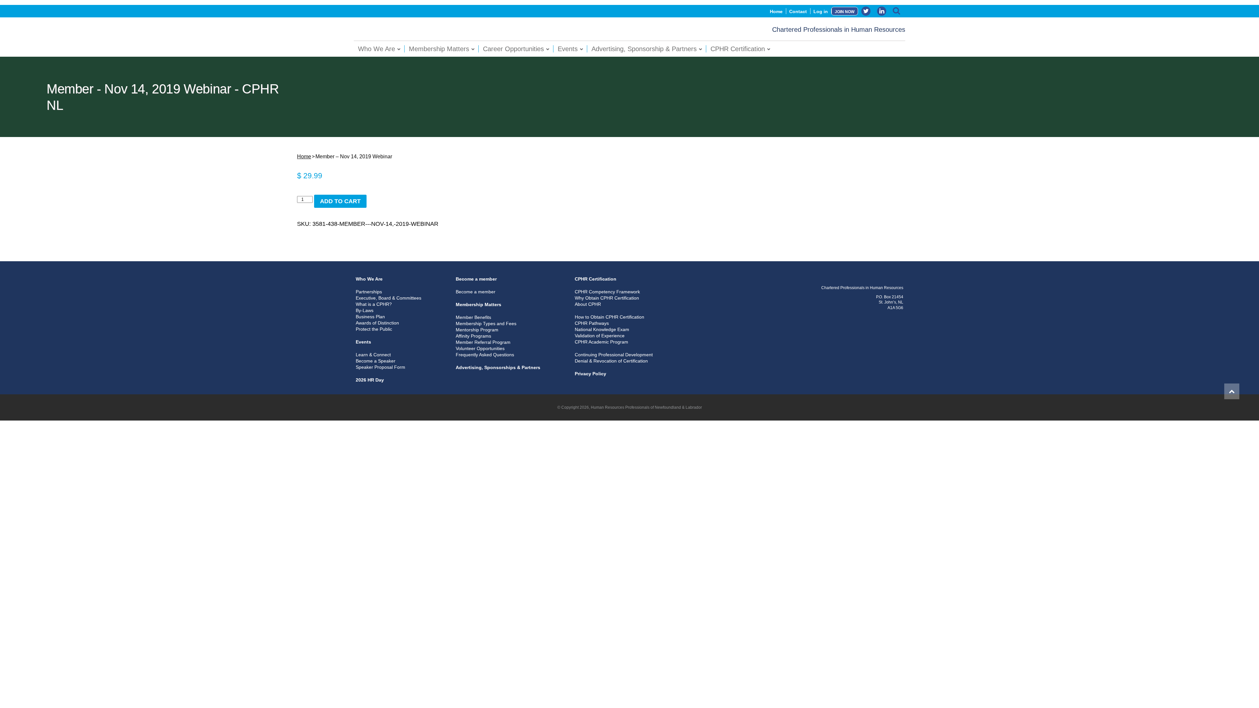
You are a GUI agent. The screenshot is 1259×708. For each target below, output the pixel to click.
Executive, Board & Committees (388, 298)
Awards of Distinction (377, 322)
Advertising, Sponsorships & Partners (498, 367)
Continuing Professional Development (614, 354)
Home (776, 11)
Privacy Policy (590, 373)
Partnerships (369, 291)
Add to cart (340, 201)
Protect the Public (374, 329)
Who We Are (376, 48)
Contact (798, 11)
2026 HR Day (370, 380)
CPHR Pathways (592, 323)
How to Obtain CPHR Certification (609, 317)
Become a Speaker (375, 361)
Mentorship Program (477, 329)
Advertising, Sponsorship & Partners (644, 48)
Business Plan (370, 316)
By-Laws (364, 310)
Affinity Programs (473, 336)
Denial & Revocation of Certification (611, 361)
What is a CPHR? (374, 304)
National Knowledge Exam (602, 329)
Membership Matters (439, 48)
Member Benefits (473, 317)
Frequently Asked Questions (485, 354)
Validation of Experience (600, 335)
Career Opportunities (513, 48)
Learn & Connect (373, 354)
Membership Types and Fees (486, 323)
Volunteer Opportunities (480, 348)
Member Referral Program (483, 342)
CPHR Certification (737, 48)
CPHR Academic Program (601, 341)
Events (568, 48)
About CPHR (588, 304)
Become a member (476, 279)
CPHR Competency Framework (607, 291)
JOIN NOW (844, 12)
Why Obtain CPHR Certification (607, 298)
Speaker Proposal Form (380, 367)
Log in (820, 11)
